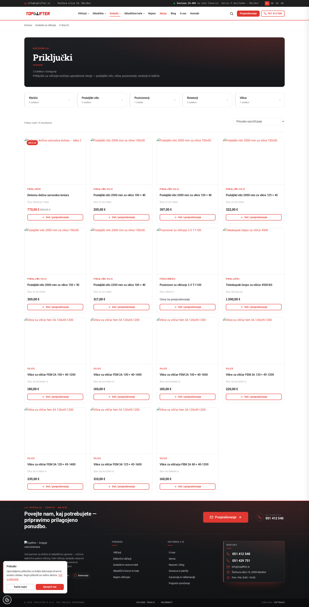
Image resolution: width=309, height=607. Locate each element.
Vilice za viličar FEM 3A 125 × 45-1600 (118, 464)
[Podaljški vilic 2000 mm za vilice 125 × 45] (254, 161)
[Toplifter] (38, 13)
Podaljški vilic (103, 189)
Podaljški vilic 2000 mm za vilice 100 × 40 (119, 195)
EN (272, 3)
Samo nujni (20, 586)
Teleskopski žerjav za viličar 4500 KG (249, 285)
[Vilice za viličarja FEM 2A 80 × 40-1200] (187, 430)
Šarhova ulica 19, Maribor (74, 3)
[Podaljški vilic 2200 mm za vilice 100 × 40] (121, 251)
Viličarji (82, 13)
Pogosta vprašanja (179, 583)
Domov (28, 25)
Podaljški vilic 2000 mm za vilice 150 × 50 (53, 285)
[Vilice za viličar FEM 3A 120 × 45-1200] (254, 341)
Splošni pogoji (145, 602)
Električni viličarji (122, 558)
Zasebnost (167, 602)
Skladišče (98, 13)
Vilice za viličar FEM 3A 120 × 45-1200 (250, 374)
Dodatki (114, 13)
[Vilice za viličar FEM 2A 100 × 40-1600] (187, 341)
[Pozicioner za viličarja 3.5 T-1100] (187, 251)
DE (277, 3)
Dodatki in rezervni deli (125, 564)
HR (282, 3)
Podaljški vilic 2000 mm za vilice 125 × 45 (252, 195)
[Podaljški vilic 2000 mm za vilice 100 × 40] (121, 161)
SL (267, 3)
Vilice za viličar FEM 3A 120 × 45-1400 (51, 464)
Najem (152, 13)
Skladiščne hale (133, 13)
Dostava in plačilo (178, 570)
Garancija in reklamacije (182, 577)
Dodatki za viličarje (45, 25)
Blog (173, 13)
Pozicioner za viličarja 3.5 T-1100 (180, 285)
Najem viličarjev (121, 577)
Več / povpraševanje (57, 217)
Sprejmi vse (50, 586)
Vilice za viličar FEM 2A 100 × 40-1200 (51, 374)
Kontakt (194, 13)
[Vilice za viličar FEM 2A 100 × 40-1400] (121, 341)
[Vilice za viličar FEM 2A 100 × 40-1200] (55, 341)
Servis (172, 558)
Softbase (279, 602)
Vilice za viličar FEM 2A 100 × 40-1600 (184, 374)
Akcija (163, 13)
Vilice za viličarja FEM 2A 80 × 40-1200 (184, 464)
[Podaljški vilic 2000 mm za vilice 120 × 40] (187, 161)
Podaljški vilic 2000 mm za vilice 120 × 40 (186, 195)
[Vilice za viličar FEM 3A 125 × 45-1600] (121, 430)
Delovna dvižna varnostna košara (48, 195)
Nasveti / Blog (176, 564)
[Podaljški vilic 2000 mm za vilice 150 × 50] (55, 251)
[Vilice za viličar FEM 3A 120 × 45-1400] (55, 430)
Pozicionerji (168, 278)
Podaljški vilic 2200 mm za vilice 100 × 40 (119, 285)
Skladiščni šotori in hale (126, 570)
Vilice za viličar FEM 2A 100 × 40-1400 (118, 374)
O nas (183, 13)
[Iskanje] (232, 14)
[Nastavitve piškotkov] (7, 600)
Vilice (31, 368)
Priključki (34, 189)
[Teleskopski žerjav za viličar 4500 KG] (254, 251)
